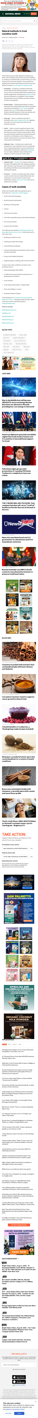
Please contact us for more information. (13, 866)
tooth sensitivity (18, 48)
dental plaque (30, 150)
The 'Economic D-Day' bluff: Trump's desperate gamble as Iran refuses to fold (17, 1128)
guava (14, 110)
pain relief (26, 47)
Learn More (8, 1413)
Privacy (11, 1391)
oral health (20, 47)
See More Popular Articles (19, 1225)
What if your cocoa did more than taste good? (16, 1169)
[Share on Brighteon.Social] (3, 41)
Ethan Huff (12, 432)
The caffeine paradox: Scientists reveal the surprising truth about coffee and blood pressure (17, 1188)
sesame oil (29, 94)
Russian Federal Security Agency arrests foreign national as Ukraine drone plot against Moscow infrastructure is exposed (17, 1071)
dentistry (26, 44)
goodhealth (11, 46)
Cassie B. (12, 466)
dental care (20, 44)
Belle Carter (12, 397)
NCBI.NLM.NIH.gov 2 (8, 323)
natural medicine (6, 47)
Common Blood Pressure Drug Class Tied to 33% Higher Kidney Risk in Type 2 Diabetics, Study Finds (18, 1203)
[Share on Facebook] (6, 41)
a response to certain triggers (19, 193)
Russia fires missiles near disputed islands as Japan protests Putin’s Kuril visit (18, 1086)
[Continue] (34, 1365)
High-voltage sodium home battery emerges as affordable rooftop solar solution (17, 1163)
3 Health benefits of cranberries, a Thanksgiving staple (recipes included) (17, 728)
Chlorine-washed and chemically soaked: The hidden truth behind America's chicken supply (16, 1156)
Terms (15, 1391)
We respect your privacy (19, 1369)
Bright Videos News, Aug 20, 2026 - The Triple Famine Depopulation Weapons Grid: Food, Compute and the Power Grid (18, 1330)
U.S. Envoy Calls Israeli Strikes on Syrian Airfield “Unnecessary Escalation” (17, 1079)
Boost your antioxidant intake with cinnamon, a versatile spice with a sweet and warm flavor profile (18, 791)
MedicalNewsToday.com (9, 310)
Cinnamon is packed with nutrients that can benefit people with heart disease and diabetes (18, 667)
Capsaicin (17, 162)
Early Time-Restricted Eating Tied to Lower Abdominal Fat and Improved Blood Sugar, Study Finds (17, 1211)
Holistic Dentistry (19, 46)
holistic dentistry (12, 28)
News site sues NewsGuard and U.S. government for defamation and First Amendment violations (17, 539)
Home (3, 28)
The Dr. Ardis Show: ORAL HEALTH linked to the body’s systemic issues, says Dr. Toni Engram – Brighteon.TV (19, 823)
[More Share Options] (12, 41)
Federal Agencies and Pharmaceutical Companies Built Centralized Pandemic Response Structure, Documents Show (17, 1093)
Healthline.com (6, 313)
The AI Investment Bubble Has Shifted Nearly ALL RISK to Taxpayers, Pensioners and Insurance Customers (18, 1318)
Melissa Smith (13, 37)
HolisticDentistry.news (8, 303)
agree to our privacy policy (15, 1409)
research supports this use (21, 120)
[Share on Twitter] (9, 41)
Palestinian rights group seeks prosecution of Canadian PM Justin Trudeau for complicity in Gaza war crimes (16, 472)
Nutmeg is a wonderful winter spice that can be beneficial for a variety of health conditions (18, 759)
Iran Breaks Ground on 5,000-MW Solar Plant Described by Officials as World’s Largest (16, 1181)
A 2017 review (23, 108)
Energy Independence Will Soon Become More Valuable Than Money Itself (19, 1307)
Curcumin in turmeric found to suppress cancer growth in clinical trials (18, 698)
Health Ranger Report (9, 1259)
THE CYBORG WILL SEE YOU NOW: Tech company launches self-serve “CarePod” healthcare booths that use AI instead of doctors (18, 506)
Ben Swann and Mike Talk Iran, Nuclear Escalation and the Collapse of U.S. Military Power (17, 1281)
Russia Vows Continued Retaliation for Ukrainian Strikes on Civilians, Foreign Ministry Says (17, 1121)
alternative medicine (10, 44)
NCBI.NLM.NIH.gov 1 (8, 319)
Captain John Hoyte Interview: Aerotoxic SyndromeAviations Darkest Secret (16, 1341)
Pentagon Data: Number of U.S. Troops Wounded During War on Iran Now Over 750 (17, 1050)
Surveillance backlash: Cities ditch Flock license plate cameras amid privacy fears (17, 1218)
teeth (11, 48)
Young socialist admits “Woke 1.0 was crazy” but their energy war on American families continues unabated (17, 1142)
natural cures (28, 46)
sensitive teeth (6, 48)
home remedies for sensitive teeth (22, 85)
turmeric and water (21, 180)
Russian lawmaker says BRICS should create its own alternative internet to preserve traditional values (17, 572)
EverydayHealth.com (8, 316)
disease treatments (19, 338)
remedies (32, 47)
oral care (14, 47)
